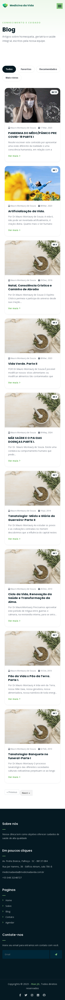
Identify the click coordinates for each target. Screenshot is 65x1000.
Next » (26, 792)
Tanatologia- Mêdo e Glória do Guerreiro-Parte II (31, 518)
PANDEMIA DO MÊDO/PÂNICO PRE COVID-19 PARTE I (32, 135)
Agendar (10, 922)
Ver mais (13, 155)
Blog (8, 911)
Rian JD (35, 983)
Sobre (9, 905)
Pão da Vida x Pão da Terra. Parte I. (29, 678)
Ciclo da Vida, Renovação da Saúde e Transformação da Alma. (30, 598)
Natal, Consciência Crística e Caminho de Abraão (30, 287)
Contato (10, 916)
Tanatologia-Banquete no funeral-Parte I (28, 756)
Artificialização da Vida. (26, 211)
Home (9, 900)
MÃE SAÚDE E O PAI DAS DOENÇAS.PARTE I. (25, 440)
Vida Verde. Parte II (22, 364)
